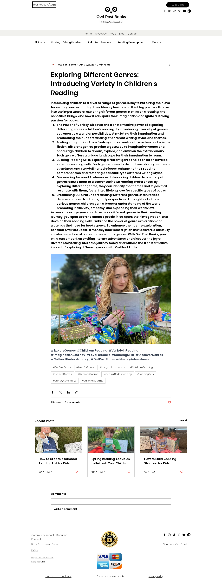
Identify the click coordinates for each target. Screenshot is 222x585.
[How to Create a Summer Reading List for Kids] (58, 440)
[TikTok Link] (174, 11)
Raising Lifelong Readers (66, 42)
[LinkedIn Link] (189, 11)
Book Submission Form (44, 544)
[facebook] (164, 11)
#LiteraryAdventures (64, 380)
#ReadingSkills (145, 374)
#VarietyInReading (92, 380)
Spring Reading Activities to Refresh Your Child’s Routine (110, 461)
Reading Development (131, 42)
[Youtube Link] (184, 11)
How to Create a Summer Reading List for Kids (58, 461)
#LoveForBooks (85, 367)
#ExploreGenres (62, 374)
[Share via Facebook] (52, 392)
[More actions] (169, 65)
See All (183, 420)
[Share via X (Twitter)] (60, 392)
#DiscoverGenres (87, 374)
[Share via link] (76, 392)
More (155, 42)
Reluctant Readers (99, 42)
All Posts (40, 42)
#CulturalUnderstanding (118, 374)
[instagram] (169, 11)
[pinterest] (179, 11)
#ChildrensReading (141, 367)
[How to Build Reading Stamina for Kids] (163, 440)
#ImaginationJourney (112, 367)
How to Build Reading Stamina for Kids (160, 461)
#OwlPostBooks (62, 367)
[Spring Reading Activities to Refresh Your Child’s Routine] (111, 440)
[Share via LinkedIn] (68, 392)
